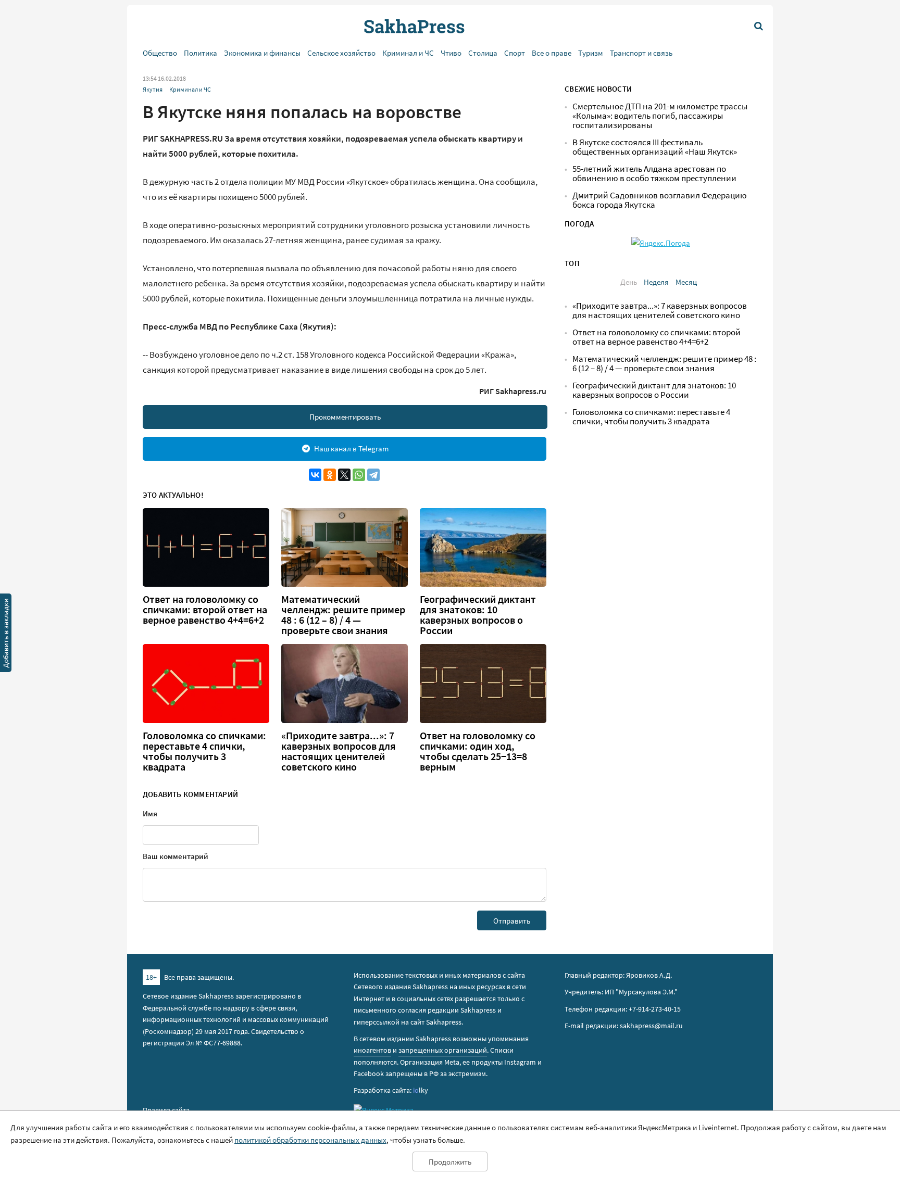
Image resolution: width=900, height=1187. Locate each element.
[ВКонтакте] (315, 475)
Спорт (514, 53)
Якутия (152, 89)
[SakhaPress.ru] (5, 635)
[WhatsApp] (359, 475)
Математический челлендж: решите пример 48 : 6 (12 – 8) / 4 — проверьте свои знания (343, 615)
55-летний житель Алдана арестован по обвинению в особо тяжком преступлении (654, 173)
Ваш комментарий (175, 856)
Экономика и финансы (262, 53)
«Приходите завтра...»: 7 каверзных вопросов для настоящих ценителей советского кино (338, 751)
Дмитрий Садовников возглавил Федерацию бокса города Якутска (659, 200)
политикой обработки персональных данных (310, 1140)
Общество (160, 53)
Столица (482, 53)
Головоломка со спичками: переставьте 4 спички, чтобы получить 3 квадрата (204, 751)
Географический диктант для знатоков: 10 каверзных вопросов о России (478, 615)
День (628, 282)
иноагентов (372, 1050)
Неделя (656, 282)
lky (420, 1090)
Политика (200, 53)
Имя (150, 813)
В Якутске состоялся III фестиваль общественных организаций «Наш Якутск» (654, 147)
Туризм (590, 53)
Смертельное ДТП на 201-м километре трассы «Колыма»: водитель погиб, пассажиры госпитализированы (659, 116)
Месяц (686, 282)
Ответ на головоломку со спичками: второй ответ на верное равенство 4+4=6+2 (205, 609)
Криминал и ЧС (408, 53)
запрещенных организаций (442, 1050)
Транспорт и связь (641, 53)
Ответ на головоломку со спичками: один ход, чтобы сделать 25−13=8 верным (477, 751)
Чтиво (451, 53)
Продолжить (450, 1162)
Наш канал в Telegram (351, 448)
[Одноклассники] (329, 475)
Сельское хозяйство (341, 53)
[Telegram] (373, 475)
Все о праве (551, 53)
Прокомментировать (345, 417)
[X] (344, 475)
